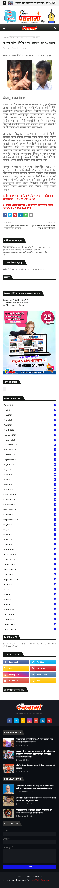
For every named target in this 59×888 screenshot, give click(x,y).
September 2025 (30, 459)
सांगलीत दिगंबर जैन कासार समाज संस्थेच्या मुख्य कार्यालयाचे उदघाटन (35, 766)
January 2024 (30, 559)
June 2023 (30, 594)
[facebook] (16, 662)
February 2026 (30, 435)
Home (5, 37)
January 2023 (30, 619)
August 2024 (30, 524)
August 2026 (30, 405)
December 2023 (30, 564)
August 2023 (30, 584)
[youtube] (16, 680)
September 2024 (30, 519)
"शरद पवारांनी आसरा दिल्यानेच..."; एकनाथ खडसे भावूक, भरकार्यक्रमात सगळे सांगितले (35, 740)
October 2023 (30, 574)
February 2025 (30, 494)
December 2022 (30, 624)
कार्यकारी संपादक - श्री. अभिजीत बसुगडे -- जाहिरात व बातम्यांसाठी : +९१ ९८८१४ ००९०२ (28, 197)
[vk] (43, 674)
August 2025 (30, 464)
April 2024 (30, 544)
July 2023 (30, 589)
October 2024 (30, 514)
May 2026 (30, 420)
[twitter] (43, 662)
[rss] (16, 668)
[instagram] (16, 674)
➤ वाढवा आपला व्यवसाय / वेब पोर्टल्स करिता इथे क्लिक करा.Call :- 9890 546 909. (28, 206)
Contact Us (37, 876)
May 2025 (30, 479)
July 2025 (30, 469)
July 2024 (30, 529)
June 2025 (30, 474)
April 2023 (30, 604)
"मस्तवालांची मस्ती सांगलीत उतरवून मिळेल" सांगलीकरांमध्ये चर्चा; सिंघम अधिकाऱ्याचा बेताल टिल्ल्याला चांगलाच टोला (35, 787)
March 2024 (30, 549)
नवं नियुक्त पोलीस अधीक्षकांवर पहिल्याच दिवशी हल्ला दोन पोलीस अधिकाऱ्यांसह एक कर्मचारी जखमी (34, 811)
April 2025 (30, 484)
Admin (7, 48)
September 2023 (30, 579)
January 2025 (30, 499)
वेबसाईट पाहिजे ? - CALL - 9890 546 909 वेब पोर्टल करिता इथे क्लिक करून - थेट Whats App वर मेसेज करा (16, 302)
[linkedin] (42, 720)
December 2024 (30, 504)
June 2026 (30, 415)
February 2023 (30, 614)
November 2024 (30, 509)
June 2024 (30, 534)
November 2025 (30, 449)
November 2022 (29, 629)
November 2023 (30, 569)
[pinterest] (43, 668)
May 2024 (30, 539)
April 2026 (30, 425)
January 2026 (30, 440)
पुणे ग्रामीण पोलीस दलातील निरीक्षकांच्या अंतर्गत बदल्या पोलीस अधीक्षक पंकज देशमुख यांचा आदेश (36, 799)
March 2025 (30, 489)
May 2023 (30, 599)
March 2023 (30, 609)
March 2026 (30, 430)
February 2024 (30, 554)
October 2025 (30, 454)
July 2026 (30, 410)
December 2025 (30, 445)
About (28, 876)
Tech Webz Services (39, 880)
